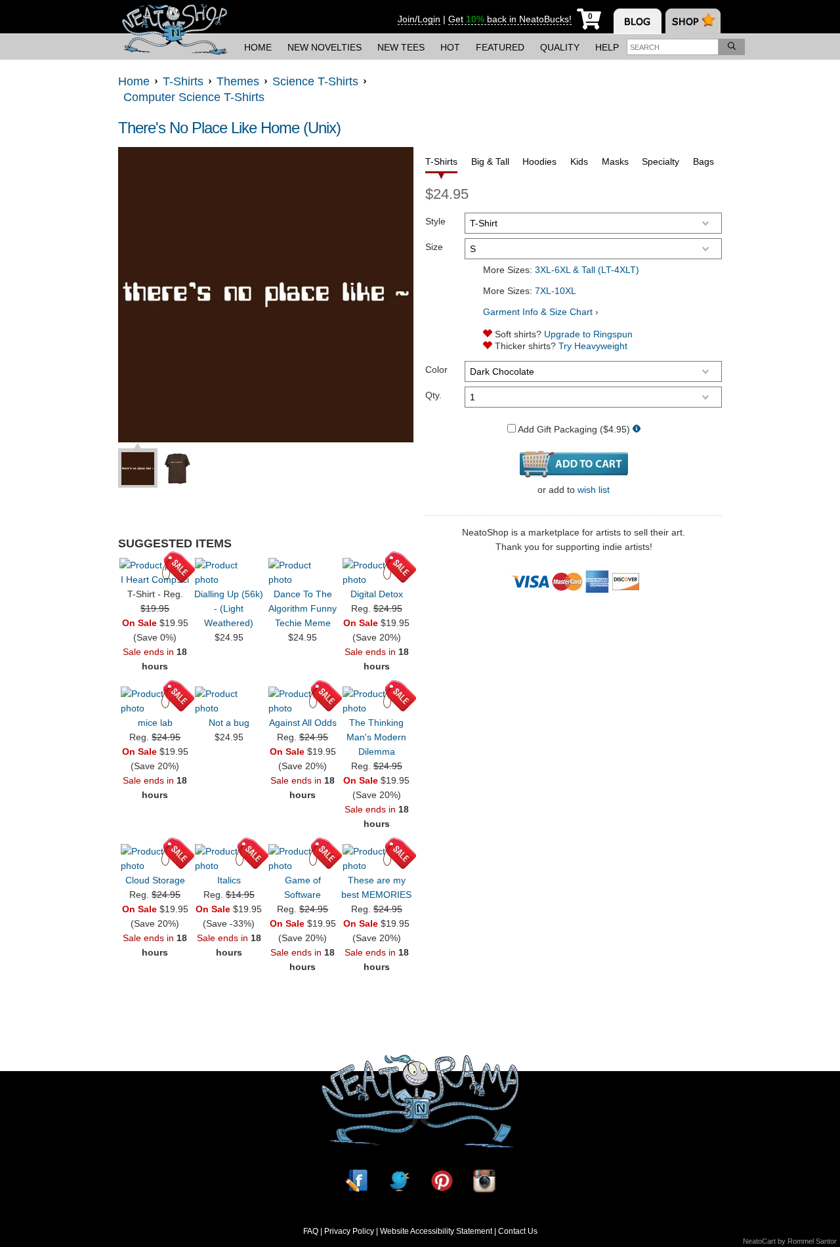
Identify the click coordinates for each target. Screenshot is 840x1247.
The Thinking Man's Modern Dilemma (376, 737)
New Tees (401, 47)
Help (607, 47)
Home (258, 47)
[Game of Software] (302, 858)
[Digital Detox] (376, 572)
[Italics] (229, 858)
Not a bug (229, 722)
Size (434, 247)
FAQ (310, 1231)
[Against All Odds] (302, 701)
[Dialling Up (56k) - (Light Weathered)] (229, 572)
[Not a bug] (229, 701)
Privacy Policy (349, 1231)
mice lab (155, 722)
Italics (229, 880)
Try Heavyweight (592, 346)
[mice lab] (154, 701)
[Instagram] (484, 1180)
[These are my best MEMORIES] (376, 858)
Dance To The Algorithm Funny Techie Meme (302, 608)
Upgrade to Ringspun (588, 334)
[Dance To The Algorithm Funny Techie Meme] (302, 572)
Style (435, 221)
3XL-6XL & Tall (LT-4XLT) (587, 269)
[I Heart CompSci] (154, 565)
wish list (594, 489)
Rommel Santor (812, 1241)
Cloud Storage (155, 880)
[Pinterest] (441, 1180)
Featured (500, 47)
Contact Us (517, 1231)
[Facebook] (356, 1180)
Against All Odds (303, 722)
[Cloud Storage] (154, 858)
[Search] (732, 47)
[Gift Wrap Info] (636, 429)
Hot (450, 47)
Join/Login (419, 19)
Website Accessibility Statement (436, 1231)
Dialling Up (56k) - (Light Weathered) (228, 608)
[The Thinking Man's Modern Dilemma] (376, 701)
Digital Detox (376, 594)
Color (436, 369)
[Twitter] (399, 1180)
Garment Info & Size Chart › (540, 311)
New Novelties (324, 47)
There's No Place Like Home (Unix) (229, 128)
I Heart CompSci (155, 579)
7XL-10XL (555, 290)
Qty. (433, 395)
